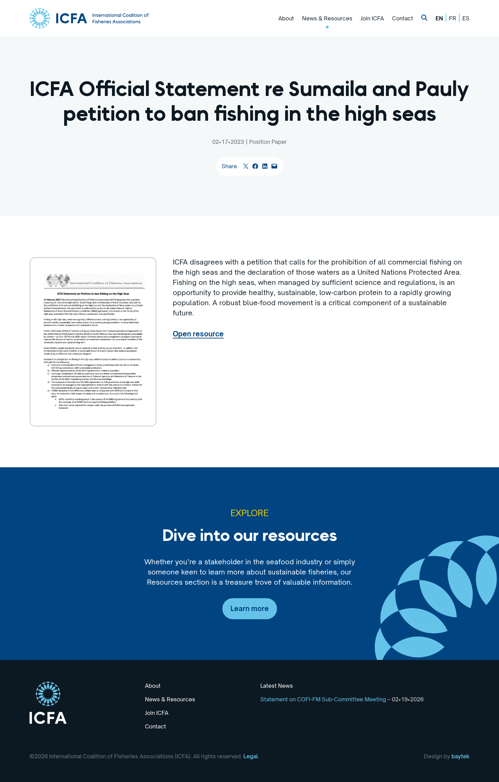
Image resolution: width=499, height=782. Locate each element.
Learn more (249, 608)
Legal (250, 756)
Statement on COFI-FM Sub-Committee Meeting (323, 699)
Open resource (198, 334)
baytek (460, 756)
